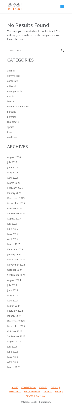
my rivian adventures (18, 106)
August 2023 (14, 341)
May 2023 (12, 356)
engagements (14, 91)
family (10, 101)
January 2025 (14, 254)
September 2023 (16, 336)
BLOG (58, 391)
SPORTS (48, 391)
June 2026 (12, 167)
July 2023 (12, 346)
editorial (11, 86)
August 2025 (14, 218)
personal (12, 111)
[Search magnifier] (62, 50)
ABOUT (29, 396)
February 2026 (15, 187)
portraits (11, 116)
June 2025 (12, 228)
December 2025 (16, 198)
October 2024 (14, 269)
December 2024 (16, 259)
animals (11, 70)
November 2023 (16, 326)
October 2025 (14, 208)
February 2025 (15, 249)
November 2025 (16, 203)
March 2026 (13, 182)
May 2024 (12, 295)
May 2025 (12, 234)
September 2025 (16, 213)
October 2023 (14, 331)
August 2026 (14, 157)
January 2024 (14, 315)
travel (10, 132)
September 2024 (16, 275)
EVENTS (43, 387)
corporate (12, 80)
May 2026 (12, 172)
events (10, 96)
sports (10, 127)
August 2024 (14, 280)
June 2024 (12, 290)
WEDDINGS (15, 391)
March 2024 (13, 305)
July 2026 (12, 162)
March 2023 (13, 367)
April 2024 (12, 300)
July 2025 (12, 223)
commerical (13, 75)
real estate (13, 121)
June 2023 (12, 351)
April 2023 (12, 361)
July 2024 (12, 285)
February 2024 (15, 310)
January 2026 (14, 193)
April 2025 (12, 239)
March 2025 (13, 244)
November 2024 (16, 264)
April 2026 (12, 177)
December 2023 (16, 321)
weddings (12, 137)
